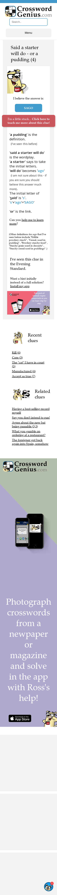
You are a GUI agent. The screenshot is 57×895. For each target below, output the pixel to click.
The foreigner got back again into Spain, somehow (30, 442)
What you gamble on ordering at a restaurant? (28, 433)
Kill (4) (16, 352)
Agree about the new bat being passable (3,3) (28, 424)
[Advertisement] (28, 763)
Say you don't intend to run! (31, 417)
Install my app (19, 286)
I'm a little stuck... (28, 121)
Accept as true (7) (23, 376)
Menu (28, 32)
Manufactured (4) (24, 371)
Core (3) (17, 357)
